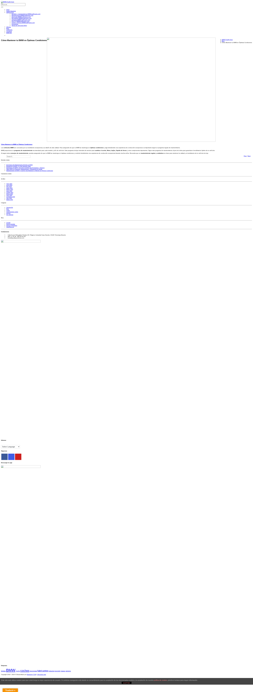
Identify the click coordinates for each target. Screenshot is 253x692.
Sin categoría (9, 214)
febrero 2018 (9, 199)
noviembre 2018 (10, 196)
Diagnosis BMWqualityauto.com (21, 17)
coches (8, 210)
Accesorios (15, 24)
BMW (10, 670)
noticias (8, 213)
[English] (2, 444)
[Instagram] (11, 457)
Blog (7, 28)
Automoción (9, 207)
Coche (18, 671)
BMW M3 (9, 33)
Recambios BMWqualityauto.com (21, 18)
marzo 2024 (9, 188)
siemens (68, 671)
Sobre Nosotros (11, 11)
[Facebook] (4, 457)
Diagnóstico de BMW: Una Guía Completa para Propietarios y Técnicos (25, 167)
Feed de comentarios (11, 225)
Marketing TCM (31, 674)
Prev (245, 156)
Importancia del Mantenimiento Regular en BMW (19, 165)
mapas (63, 671)
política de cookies (160, 680)
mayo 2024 (9, 185)
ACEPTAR (126, 683)
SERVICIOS (10, 12)
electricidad (33, 671)
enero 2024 (9, 191)
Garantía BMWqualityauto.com (21, 19)
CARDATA (9, 30)
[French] (5, 444)
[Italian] (10, 444)
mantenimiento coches (12, 212)
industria (51, 671)
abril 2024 (9, 186)
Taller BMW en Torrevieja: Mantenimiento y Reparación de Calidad (24, 169)
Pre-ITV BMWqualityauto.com (20, 21)
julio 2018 (9, 198)
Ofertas (8, 27)
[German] (7, 444)
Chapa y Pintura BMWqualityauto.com (23, 22)
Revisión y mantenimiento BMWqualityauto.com (26, 14)
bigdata (3, 671)
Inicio (7, 9)
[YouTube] (18, 457)
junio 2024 (9, 183)
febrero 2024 (9, 189)
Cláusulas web (41, 674)
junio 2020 (9, 195)
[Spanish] (13, 444)
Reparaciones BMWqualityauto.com (22, 15)
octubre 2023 (9, 192)
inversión (57, 671)
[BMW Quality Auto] (7, 2)
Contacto (9, 31)
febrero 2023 (9, 194)
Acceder (8, 222)
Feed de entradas (10, 224)
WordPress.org (10, 227)
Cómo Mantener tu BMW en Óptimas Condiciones (16, 144)
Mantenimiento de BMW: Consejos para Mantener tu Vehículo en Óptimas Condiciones (29, 170)
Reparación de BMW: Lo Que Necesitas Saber (18, 166)
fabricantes (42, 671)
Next (249, 156)
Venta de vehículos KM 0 (19, 25)
